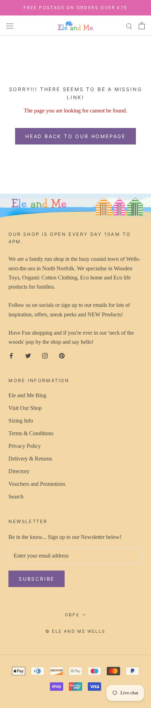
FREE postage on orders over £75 (75, 7)
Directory (18, 471)
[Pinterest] (62, 355)
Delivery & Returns (30, 459)
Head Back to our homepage (75, 136)
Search (16, 497)
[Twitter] (28, 355)
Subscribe (36, 579)
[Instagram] (45, 355)
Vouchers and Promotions (36, 484)
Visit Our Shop (25, 408)
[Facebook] (11, 355)
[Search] (129, 25)
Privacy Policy (24, 446)
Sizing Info (20, 421)
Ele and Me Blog (27, 395)
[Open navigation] (9, 25)
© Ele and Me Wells (75, 631)
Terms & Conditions (30, 433)
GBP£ (72, 614)
